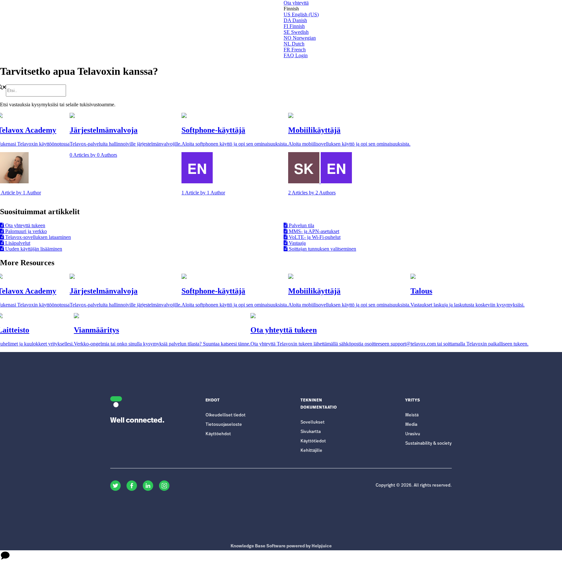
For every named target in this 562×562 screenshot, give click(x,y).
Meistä (412, 415)
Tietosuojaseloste (224, 425)
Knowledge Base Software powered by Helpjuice (281, 546)
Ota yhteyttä (296, 3)
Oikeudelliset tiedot (226, 415)
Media (411, 425)
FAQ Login (296, 55)
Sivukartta (311, 432)
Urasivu (412, 434)
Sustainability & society (428, 443)
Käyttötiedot (313, 441)
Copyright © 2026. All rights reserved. (414, 485)
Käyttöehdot (218, 434)
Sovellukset (313, 422)
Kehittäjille (311, 451)
